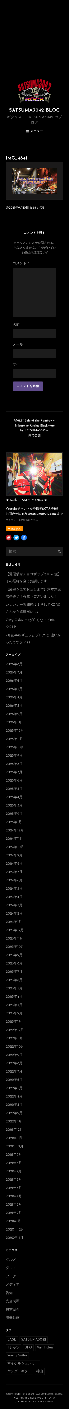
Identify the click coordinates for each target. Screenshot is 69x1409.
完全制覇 (13, 1301)
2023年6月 (14, 980)
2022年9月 (14, 1055)
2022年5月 (14, 1088)
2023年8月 (14, 963)
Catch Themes (43, 1401)
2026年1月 (14, 722)
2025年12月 (15, 731)
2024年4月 (14, 897)
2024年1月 (14, 922)
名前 (16, 325)
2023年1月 (14, 1022)
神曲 (39, 1371)
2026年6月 (14, 681)
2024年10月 (15, 847)
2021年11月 (14, 1138)
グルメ (11, 1260)
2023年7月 (14, 972)
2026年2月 (14, 714)
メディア (13, 1285)
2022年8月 (14, 1063)
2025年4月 (14, 797)
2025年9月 (14, 756)
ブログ (11, 1276)
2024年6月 (14, 880)
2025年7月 (14, 772)
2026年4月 (14, 697)
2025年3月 (14, 805)
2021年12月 (14, 1130)
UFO (28, 1347)
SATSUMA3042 (33, 1340)
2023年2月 (14, 1013)
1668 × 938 (37, 207)
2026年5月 (14, 689)
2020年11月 (14, 1238)
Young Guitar (17, 1355)
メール (18, 344)
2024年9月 (14, 855)
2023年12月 (15, 930)
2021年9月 (14, 1155)
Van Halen (45, 1347)
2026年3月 (14, 706)
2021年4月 (14, 1196)
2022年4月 (14, 1096)
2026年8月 (14, 664)
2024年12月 (15, 830)
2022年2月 (14, 1113)
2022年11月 (14, 1038)
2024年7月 (14, 872)
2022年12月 (15, 1030)
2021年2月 (14, 1213)
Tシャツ (13, 1347)
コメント (21, 263)
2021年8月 (14, 1163)
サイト (18, 364)
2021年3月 (14, 1205)
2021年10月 (14, 1146)
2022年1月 (14, 1121)
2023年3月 (14, 1005)
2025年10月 (15, 747)
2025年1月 (14, 822)
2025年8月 (14, 764)
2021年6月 (14, 1180)
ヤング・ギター (19, 1371)
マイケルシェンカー (22, 1363)
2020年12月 (15, 1229)
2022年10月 (15, 1047)
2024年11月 (14, 839)
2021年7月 (14, 1171)
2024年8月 (14, 864)
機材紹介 (13, 1310)
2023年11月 (14, 938)
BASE (11, 1340)
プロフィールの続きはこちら (22, 520)
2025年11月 (14, 739)
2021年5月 (14, 1188)
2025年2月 (14, 814)
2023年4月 (14, 997)
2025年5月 (14, 789)
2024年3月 (14, 905)
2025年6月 (14, 781)
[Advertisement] (34, 37)
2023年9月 (14, 955)
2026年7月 (14, 672)
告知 (9, 1293)
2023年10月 (15, 947)
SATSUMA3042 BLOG (34, 110)
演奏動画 (13, 1318)
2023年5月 (14, 988)
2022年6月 (14, 1080)
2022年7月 (14, 1072)
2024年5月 (14, 889)
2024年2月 (14, 914)
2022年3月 (14, 1105)
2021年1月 (13, 1221)
